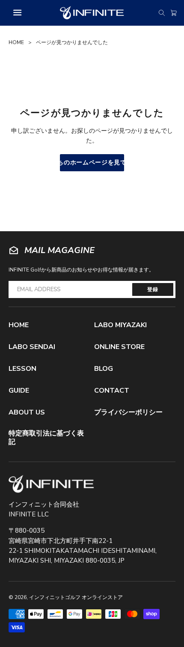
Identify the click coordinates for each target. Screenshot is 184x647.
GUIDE (19, 390)
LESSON (22, 368)
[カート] (173, 12)
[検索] (161, 12)
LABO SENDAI (32, 347)
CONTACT (111, 390)
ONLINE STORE (119, 347)
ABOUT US (27, 412)
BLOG (103, 368)
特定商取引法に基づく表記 (46, 437)
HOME (16, 42)
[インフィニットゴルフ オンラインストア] (51, 484)
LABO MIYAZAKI (120, 325)
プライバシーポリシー (128, 412)
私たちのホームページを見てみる (92, 162)
